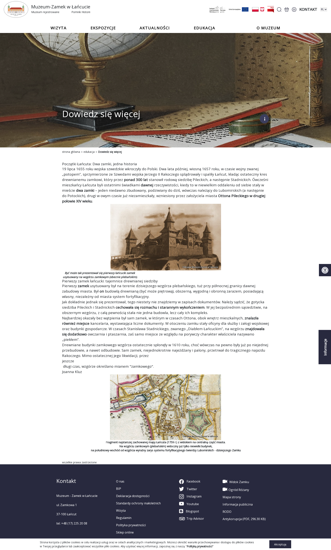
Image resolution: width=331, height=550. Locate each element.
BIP (118, 489)
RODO (227, 512)
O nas (120, 481)
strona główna (71, 152)
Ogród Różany (239, 490)
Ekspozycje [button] (103, 28)
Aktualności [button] (155, 28)
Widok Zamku (239, 482)
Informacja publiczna (238, 504)
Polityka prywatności (131, 525)
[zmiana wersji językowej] (323, 9)
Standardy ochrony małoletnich (138, 503)
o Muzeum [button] (268, 28)
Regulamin (123, 518)
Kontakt (308, 9)
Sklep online (125, 532)
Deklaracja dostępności (132, 496)
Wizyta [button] (59, 28)
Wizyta (121, 510)
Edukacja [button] (204, 28)
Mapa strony (232, 497)
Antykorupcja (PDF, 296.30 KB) (244, 519)
